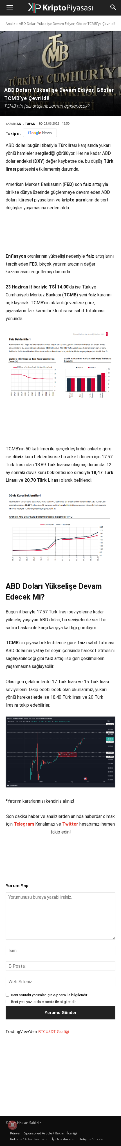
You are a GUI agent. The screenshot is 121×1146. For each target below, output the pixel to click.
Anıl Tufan (26, 123)
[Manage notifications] (12, 1125)
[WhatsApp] (67, 854)
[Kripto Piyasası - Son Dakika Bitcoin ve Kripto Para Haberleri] (60, 7)
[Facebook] (29, 854)
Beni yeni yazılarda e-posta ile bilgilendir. (43, 1002)
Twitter (70, 824)
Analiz (10, 23)
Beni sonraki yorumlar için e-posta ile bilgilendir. (49, 995)
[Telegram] (80, 854)
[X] (42, 854)
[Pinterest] (54, 854)
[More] (94, 854)
